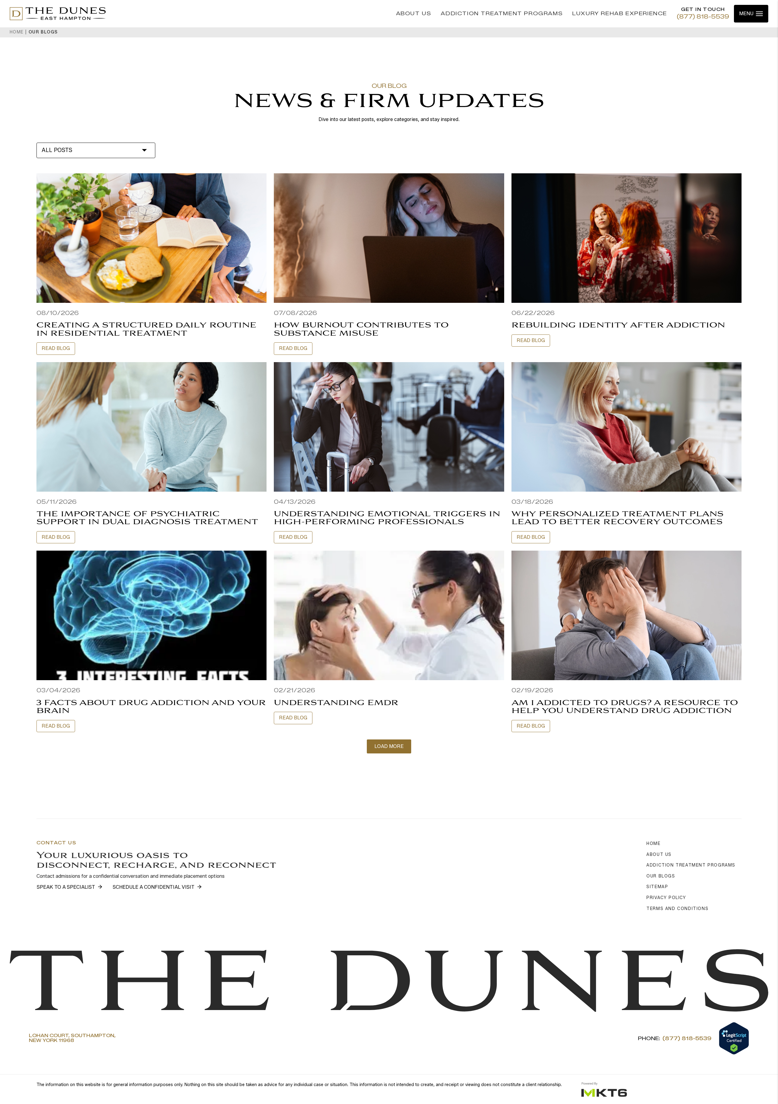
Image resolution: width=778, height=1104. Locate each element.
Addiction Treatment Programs (502, 13)
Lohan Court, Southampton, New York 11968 (72, 1038)
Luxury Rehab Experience (619, 13)
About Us (413, 13)
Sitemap (657, 886)
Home (17, 32)
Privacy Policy (666, 897)
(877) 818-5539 (703, 17)
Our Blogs (660, 876)
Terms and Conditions (677, 908)
